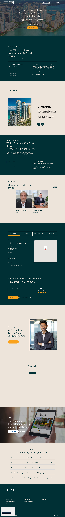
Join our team (13, 341)
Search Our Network (9, 497)
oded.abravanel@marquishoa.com (16, 265)
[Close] (45, 247)
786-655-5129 (12, 264)
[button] (5, 514)
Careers (7, 503)
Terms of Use (44, 499)
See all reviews (13, 297)
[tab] (20, 64)
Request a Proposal (46, 2)
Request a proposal (32, 27)
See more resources (26, 431)
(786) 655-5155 (10, 254)
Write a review (25, 297)
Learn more (4, 510)
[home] (9, 2)
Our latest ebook (12, 431)
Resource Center (9, 499)
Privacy (43, 497)
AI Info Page (26, 503)
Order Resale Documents (10, 501)
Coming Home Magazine (28, 501)
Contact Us (26, 497)
